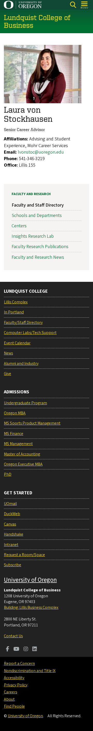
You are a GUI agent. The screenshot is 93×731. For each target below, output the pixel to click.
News (8, 353)
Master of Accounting (22, 454)
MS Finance (13, 433)
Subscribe (12, 565)
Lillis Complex (16, 302)
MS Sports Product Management (32, 423)
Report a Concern (19, 663)
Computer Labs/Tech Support (30, 333)
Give (7, 374)
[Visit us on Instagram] (25, 649)
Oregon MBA (15, 413)
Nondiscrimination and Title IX (30, 671)
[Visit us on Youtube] (16, 649)
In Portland (14, 312)
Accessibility (14, 678)
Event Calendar (17, 343)
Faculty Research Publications (40, 246)
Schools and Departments (37, 215)
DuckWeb (12, 514)
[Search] (73, 5)
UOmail (10, 504)
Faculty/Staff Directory (23, 322)
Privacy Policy (15, 685)
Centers (19, 226)
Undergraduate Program (25, 403)
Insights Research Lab (33, 236)
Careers (10, 692)
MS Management (18, 444)
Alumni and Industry (21, 363)
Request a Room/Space (24, 555)
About (9, 699)
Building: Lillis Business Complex (31, 607)
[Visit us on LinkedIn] (34, 649)
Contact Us (13, 636)
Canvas (10, 524)
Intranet (11, 545)
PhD (7, 474)
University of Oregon (30, 579)
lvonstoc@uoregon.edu (41, 152)
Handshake (13, 534)
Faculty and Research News (38, 257)
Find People (14, 706)
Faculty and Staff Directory (38, 205)
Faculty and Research (31, 194)
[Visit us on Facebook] (7, 649)
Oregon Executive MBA (23, 464)
